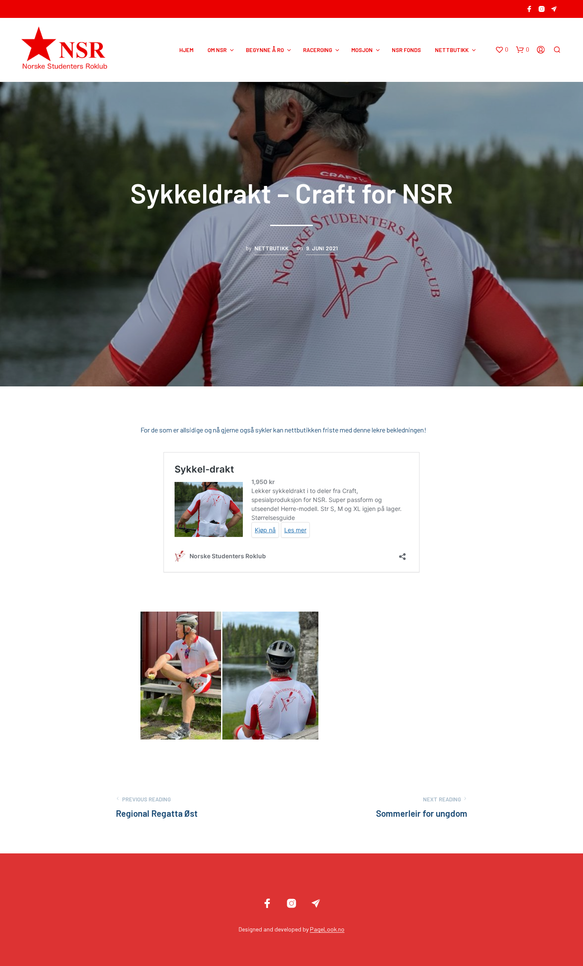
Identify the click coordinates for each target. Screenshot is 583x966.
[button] (501, 50)
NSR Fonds (406, 49)
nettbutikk (271, 248)
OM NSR (217, 49)
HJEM (186, 49)
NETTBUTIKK (452, 49)
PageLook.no (327, 929)
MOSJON (362, 49)
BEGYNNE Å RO (265, 49)
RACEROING (317, 49)
